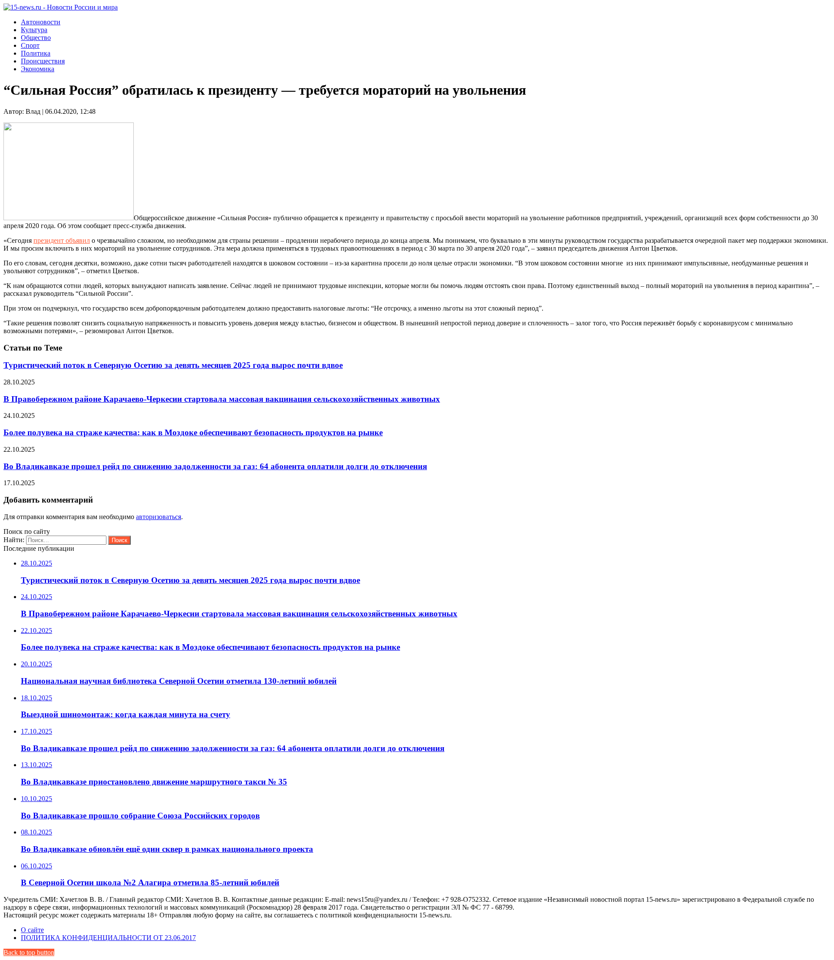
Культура (34, 29)
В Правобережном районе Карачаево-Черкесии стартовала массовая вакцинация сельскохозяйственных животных (221, 399)
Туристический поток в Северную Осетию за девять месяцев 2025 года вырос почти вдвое (173, 365)
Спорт (30, 45)
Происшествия (43, 61)
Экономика (37, 69)
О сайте (32, 930)
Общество (36, 37)
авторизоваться (158, 516)
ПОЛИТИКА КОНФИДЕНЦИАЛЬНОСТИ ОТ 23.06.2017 (108, 937)
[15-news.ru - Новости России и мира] (60, 7)
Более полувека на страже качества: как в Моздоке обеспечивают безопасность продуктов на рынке (193, 432)
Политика (35, 53)
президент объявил (61, 240)
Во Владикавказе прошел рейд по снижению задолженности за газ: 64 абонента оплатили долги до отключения (215, 466)
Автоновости (40, 22)
